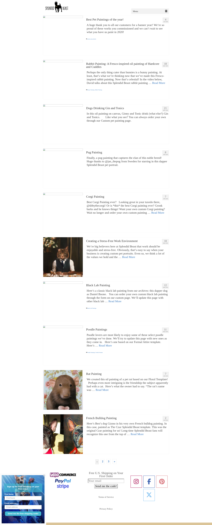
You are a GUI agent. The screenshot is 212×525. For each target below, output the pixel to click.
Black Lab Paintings (91, 308)
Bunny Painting (90, 89)
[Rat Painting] (63, 390)
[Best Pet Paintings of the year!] (63, 35)
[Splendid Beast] (63, 7)
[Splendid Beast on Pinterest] (162, 482)
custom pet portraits (91, 39)
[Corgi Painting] (63, 212)
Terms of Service (106, 497)
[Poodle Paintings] (63, 345)
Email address (10, 503)
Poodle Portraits (99, 352)
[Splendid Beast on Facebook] (149, 482)
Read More (158, 83)
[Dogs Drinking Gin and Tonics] (63, 124)
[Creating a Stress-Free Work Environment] (63, 257)
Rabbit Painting (98, 89)
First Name (9, 494)
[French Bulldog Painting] (63, 434)
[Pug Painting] (63, 168)
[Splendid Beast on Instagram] (136, 482)
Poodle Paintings (91, 352)
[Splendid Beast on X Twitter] (149, 495)
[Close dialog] (44, 475)
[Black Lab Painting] (63, 301)
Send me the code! (106, 486)
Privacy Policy (106, 509)
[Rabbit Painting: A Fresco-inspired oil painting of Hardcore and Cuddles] (63, 80)
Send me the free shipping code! (23, 514)
